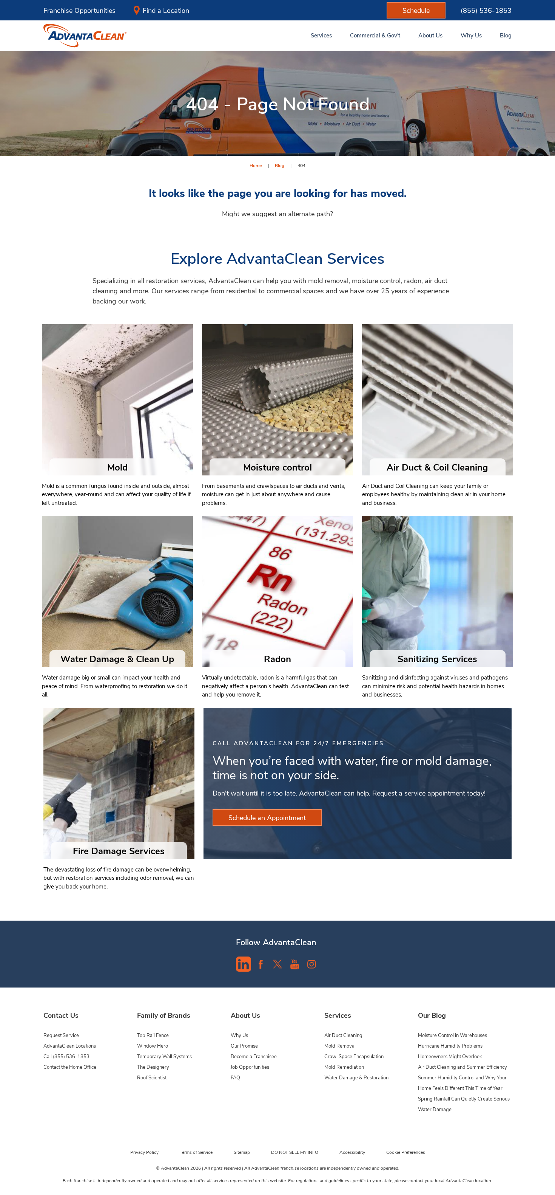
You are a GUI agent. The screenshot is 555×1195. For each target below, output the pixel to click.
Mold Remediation (344, 1066)
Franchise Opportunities (79, 10)
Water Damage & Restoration (356, 1077)
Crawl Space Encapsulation (354, 1056)
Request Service (61, 1035)
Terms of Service (196, 1152)
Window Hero (152, 1045)
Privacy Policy (144, 1152)
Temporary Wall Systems (164, 1056)
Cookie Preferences (405, 1152)
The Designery (153, 1066)
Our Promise (244, 1045)
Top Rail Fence (153, 1035)
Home (256, 165)
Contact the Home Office (69, 1066)
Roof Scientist (151, 1077)
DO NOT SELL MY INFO (294, 1152)
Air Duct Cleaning (343, 1035)
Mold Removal (340, 1045)
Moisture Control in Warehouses (452, 1035)
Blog (279, 165)
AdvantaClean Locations (69, 1045)
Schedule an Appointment (267, 817)
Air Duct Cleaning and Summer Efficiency (462, 1066)
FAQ (235, 1077)
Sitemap (242, 1152)
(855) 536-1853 (486, 10)
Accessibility (352, 1152)
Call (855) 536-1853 (66, 1056)
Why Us (239, 1035)
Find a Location (166, 10)
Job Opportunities (250, 1066)
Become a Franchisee (254, 1056)
